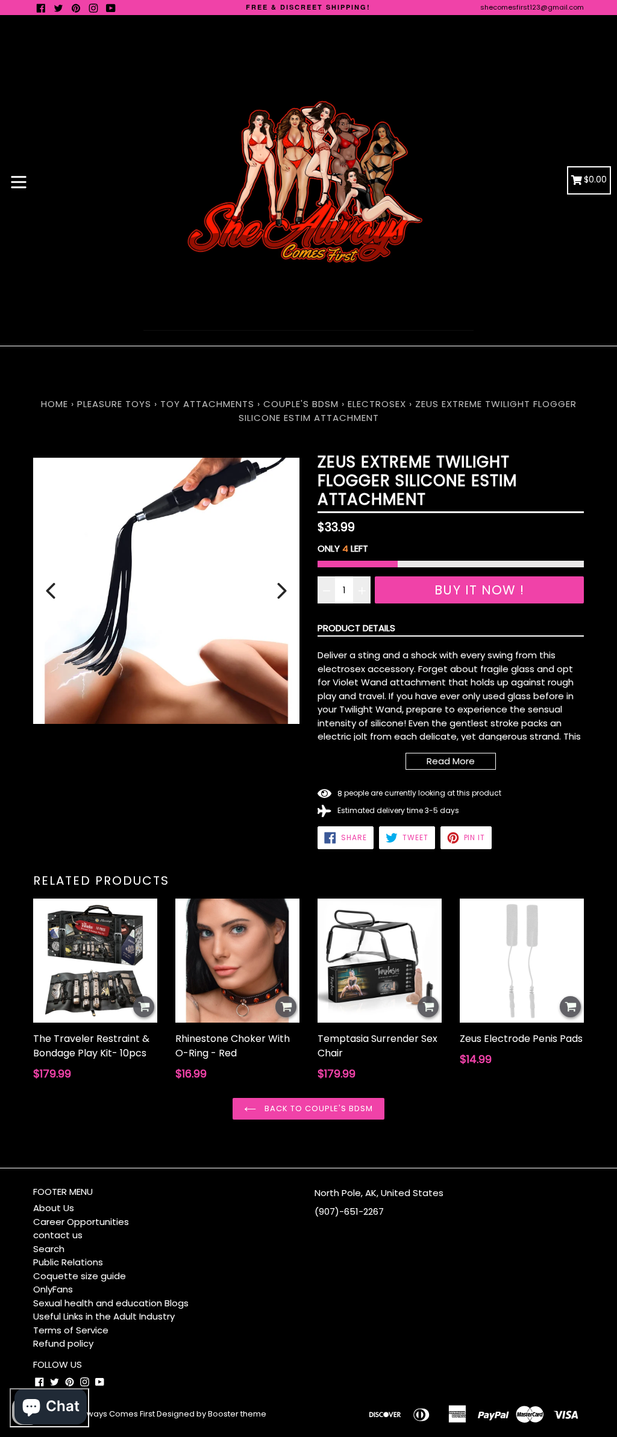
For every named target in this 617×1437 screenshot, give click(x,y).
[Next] (282, 591)
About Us (53, 1208)
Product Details (356, 628)
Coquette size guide (79, 1276)
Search (48, 1248)
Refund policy (63, 1343)
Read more (451, 761)
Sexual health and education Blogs (111, 1303)
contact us (58, 1235)
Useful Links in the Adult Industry (104, 1316)
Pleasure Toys (114, 403)
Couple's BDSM (301, 403)
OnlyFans (53, 1289)
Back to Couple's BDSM (318, 1108)
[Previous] (50, 591)
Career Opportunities (81, 1221)
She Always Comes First (109, 1414)
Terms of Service (70, 1330)
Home (54, 403)
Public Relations (68, 1262)
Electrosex (377, 403)
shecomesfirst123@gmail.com (532, 7)
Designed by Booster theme (211, 1414)
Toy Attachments (207, 403)
